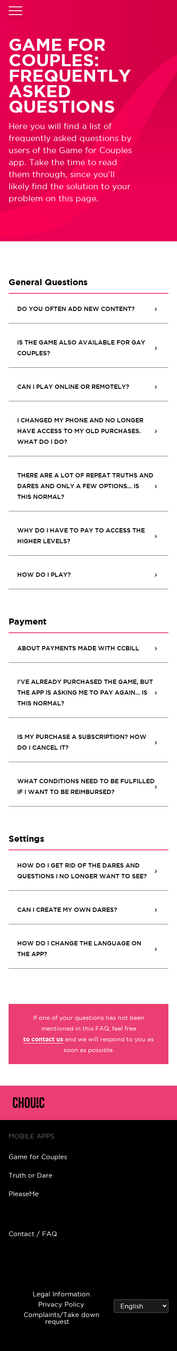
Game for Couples (38, 1156)
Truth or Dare (30, 1175)
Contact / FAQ (33, 1233)
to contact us (43, 1039)
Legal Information (61, 1294)
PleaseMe (24, 1193)
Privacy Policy (61, 1304)
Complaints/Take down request (61, 1318)
